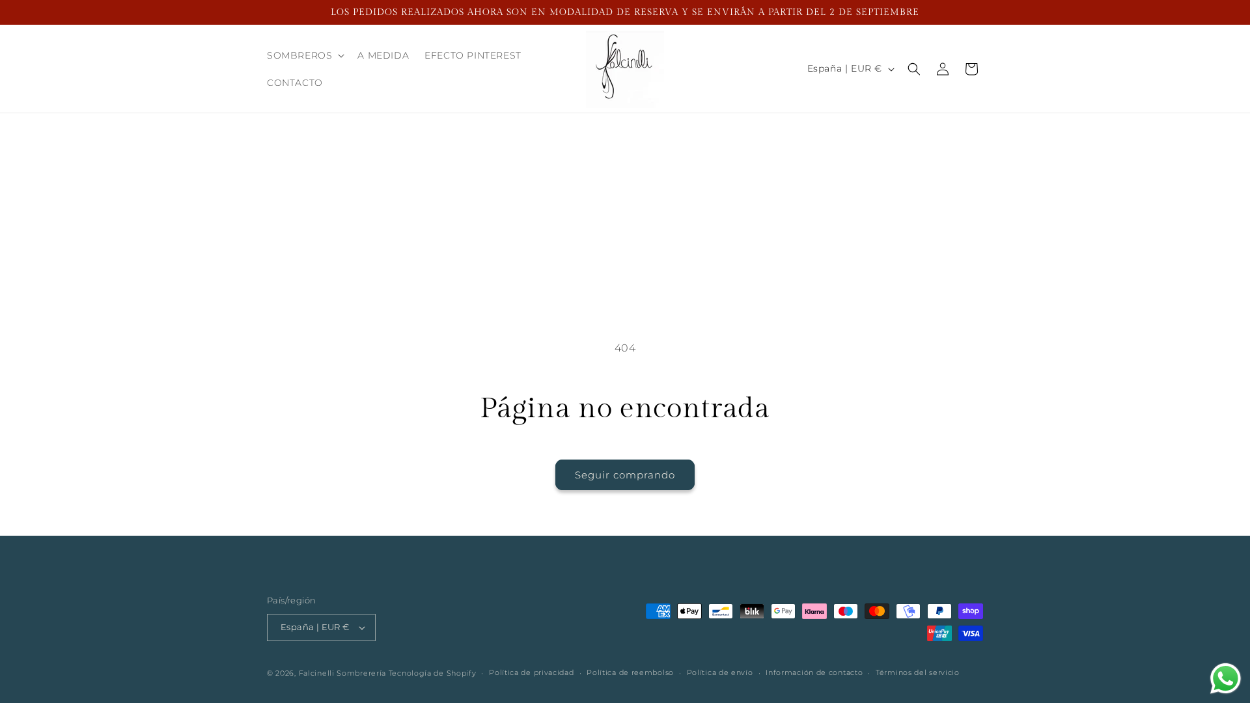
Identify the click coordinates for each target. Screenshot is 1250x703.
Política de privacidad (531, 672)
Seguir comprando (625, 475)
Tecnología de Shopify (433, 673)
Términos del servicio (918, 672)
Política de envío (720, 672)
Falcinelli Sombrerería (342, 673)
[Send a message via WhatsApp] (1225, 678)
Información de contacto (814, 672)
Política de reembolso (630, 672)
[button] (304, 55)
